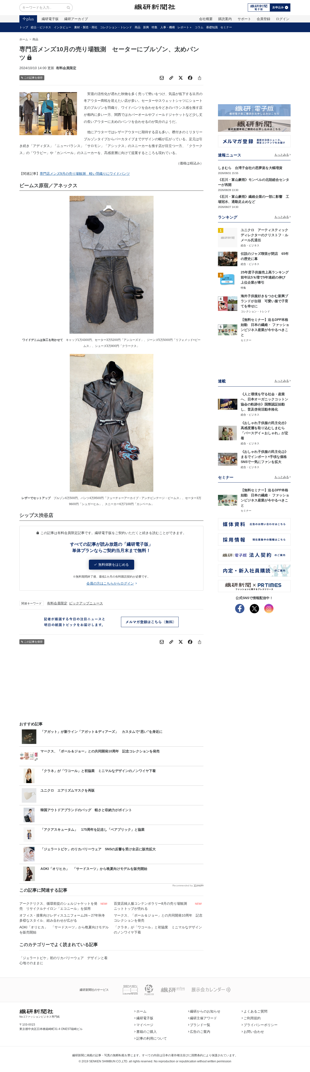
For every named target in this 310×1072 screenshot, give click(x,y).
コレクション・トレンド (116, 27)
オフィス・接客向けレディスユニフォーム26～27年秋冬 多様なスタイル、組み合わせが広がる (63, 917)
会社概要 (206, 19)
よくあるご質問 (255, 1011)
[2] (227, 258)
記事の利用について (151, 1038)
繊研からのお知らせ (205, 1011)
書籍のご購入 (146, 1032)
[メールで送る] (162, 78)
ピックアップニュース (86, 603)
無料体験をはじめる (113, 564)
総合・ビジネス (41, 27)
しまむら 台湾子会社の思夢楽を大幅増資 (250, 168)
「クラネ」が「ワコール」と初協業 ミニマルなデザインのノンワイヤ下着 (158, 929)
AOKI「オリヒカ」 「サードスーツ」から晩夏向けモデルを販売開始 (64, 929)
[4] (227, 303)
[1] (227, 237)
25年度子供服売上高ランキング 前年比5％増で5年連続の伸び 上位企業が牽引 (266, 277)
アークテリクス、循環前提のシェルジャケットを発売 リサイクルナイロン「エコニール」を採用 (58, 906)
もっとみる (281, 154)
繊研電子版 (50, 19)
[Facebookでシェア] (190, 78)
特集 (154, 27)
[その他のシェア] (199, 78)
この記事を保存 (33, 77)
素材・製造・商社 (85, 27)
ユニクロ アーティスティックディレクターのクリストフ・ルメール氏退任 (264, 235)
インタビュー (62, 27)
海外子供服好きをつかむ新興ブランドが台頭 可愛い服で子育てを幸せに (264, 301)
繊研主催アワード (203, 1018)
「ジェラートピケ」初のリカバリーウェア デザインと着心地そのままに (63, 960)
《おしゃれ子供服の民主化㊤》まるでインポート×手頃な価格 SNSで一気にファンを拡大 (265, 457)
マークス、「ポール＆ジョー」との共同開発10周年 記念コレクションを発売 (158, 917)
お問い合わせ (254, 1032)
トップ (23, 27)
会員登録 (263, 19)
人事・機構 (167, 27)
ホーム (23, 39)
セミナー (226, 27)
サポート (244, 19)
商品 (137, 27)
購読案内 (225, 19)
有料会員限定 (57, 603)
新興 (146, 27)
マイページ (144, 1025)
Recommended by (182, 885)
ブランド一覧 (200, 1025)
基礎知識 (212, 27)
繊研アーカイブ (76, 19)
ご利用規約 (252, 1018)
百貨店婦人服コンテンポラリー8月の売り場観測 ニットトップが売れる (152, 906)
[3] (227, 280)
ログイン (282, 19)
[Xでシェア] (181, 78)
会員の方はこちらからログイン (110, 583)
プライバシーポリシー (261, 1025)
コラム (199, 27)
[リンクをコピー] (171, 78)
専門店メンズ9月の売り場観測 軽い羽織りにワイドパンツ (85, 174)
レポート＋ (185, 27)
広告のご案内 (200, 1032)
